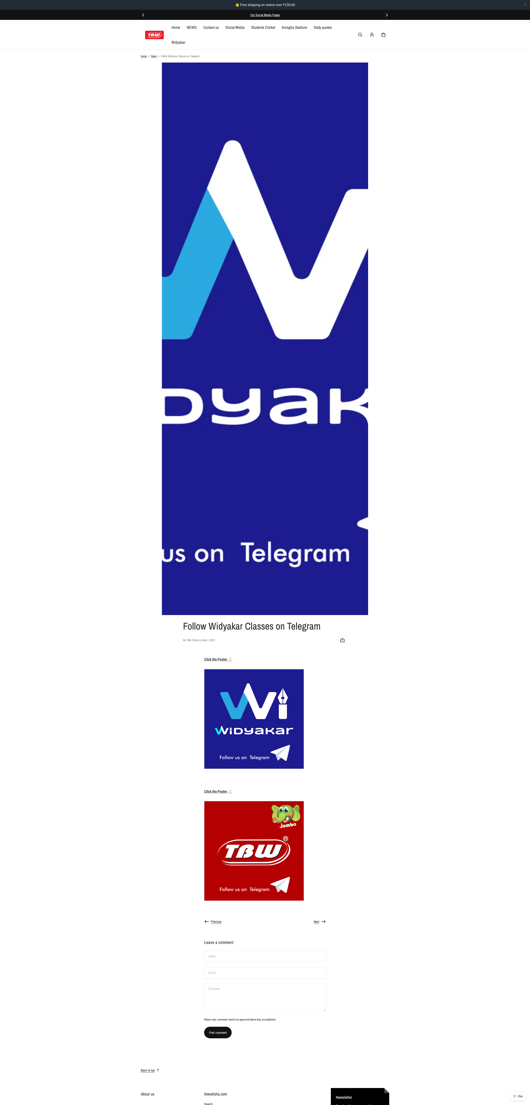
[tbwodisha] (154, 35)
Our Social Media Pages (265, 15)
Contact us (211, 27)
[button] (360, 35)
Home (175, 27)
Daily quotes (323, 27)
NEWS (192, 27)
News (154, 56)
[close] (525, 4)
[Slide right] (386, 14)
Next (316, 921)
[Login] (372, 35)
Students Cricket (263, 27)
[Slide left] (143, 14)
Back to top (148, 1070)
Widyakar (178, 42)
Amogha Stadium (294, 27)
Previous (216, 921)
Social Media (235, 27)
